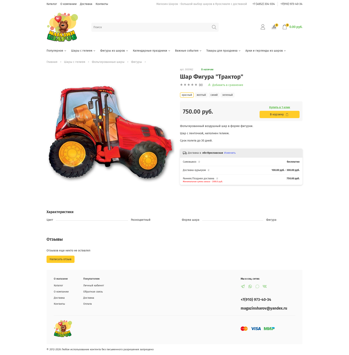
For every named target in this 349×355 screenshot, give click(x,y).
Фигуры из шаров (112, 50)
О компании (68, 4)
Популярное (55, 50)
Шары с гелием (81, 50)
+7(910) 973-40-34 (291, 4)
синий (214, 94)
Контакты (102, 4)
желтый (201, 94)
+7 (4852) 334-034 (263, 4)
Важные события (186, 50)
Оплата (87, 303)
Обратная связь (93, 291)
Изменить (230, 152)
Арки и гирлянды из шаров (264, 50)
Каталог (52, 4)
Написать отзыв (60, 259)
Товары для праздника (222, 50)
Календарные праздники (150, 50)
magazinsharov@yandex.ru (264, 308)
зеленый (227, 94)
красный (187, 94)
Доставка (86, 4)
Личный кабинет (93, 285)
